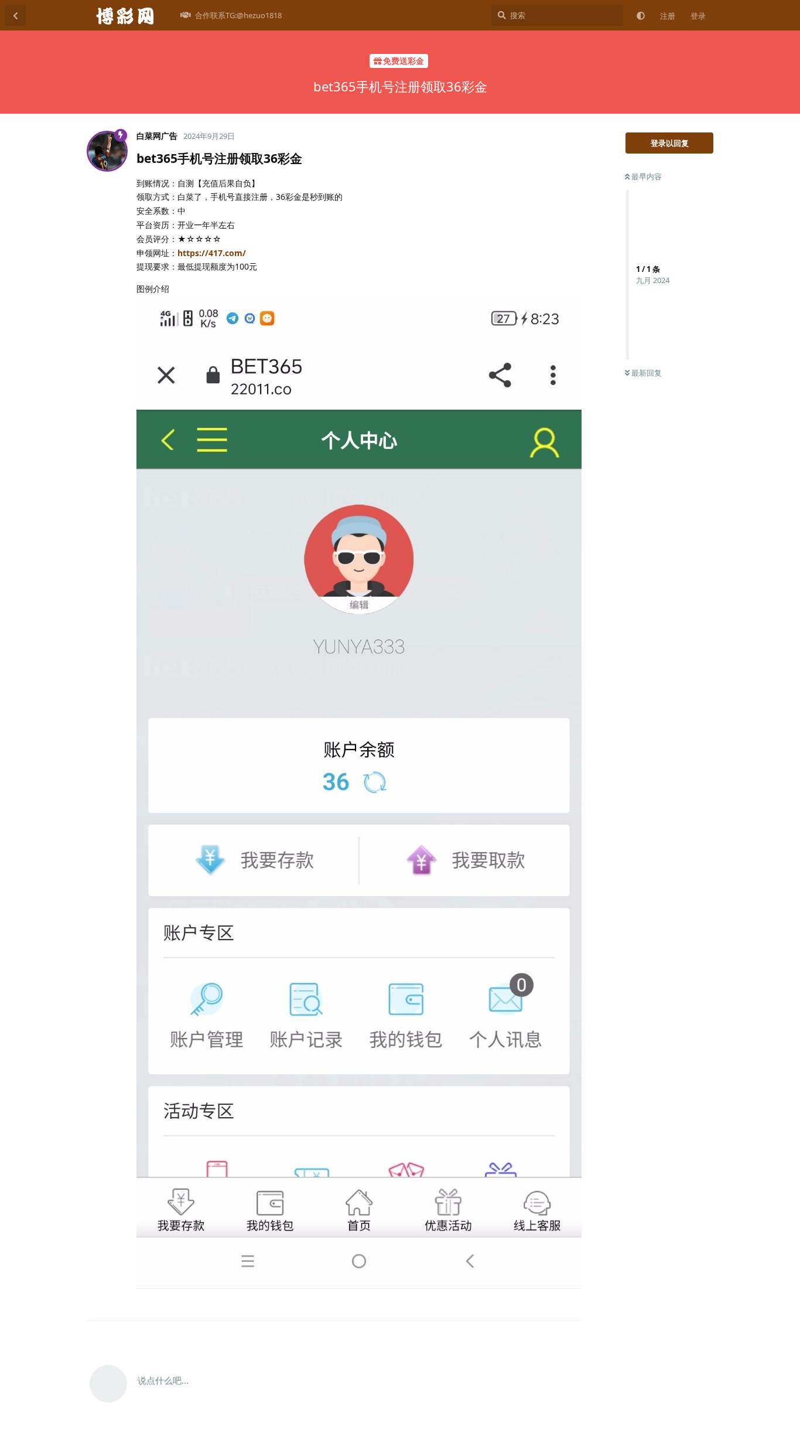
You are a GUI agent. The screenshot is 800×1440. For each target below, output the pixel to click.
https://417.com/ (211, 252)
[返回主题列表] (15, 15)
